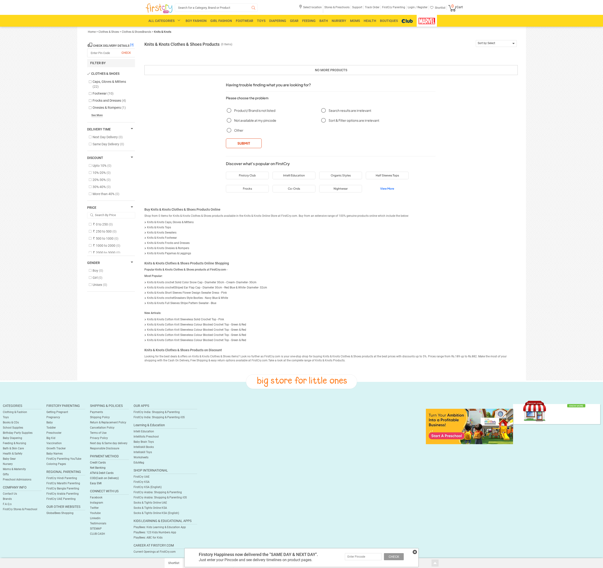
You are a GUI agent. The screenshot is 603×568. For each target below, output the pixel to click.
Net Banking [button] (98, 467)
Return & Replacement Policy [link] (108, 422)
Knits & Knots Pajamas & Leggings (169, 253)
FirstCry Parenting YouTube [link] (63, 458)
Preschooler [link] (53, 432)
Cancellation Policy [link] (102, 427)
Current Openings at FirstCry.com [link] (155, 551)
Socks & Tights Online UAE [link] (150, 502)
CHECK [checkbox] (126, 52)
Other (238, 130)
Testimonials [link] (98, 523)
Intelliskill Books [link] (144, 447)
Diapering (277, 21)
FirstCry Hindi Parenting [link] (61, 478)
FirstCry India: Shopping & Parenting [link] (157, 412)
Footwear (244, 21)
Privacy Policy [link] (99, 438)
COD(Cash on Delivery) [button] (104, 478)
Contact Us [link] (10, 493)
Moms (355, 21)
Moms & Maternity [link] (14, 469)
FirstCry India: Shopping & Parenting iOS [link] (159, 417)
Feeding (309, 21)
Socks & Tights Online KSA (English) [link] (156, 513)
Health (370, 21)
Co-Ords (294, 188)
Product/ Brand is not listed (254, 110)
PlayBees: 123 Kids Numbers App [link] (155, 532)
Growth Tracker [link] (56, 448)
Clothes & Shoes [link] (109, 31)
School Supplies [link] (13, 427)
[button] (310, 9)
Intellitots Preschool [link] (146, 436)
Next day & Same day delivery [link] (108, 443)
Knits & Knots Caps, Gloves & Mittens (170, 222)
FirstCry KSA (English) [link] (148, 487)
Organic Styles (341, 175)
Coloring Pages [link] (56, 464)
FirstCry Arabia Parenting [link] (62, 493)
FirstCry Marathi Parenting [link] (63, 483)
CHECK (394, 557)
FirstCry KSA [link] (142, 482)
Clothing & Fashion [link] (15, 412)
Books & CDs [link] (11, 422)
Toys (261, 21)
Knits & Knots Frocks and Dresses (168, 243)
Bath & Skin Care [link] (13, 448)
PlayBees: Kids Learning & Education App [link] (160, 527)
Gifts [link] (6, 474)
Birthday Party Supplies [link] (18, 432)
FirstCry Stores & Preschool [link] (20, 509)
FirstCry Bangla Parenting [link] (62, 488)
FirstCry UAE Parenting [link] (61, 499)
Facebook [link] (96, 497)
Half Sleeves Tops (387, 175)
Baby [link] (49, 422)
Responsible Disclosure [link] (104, 448)
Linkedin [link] (95, 518)
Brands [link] (7, 499)
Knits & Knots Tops (159, 227)
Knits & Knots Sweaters (161, 232)
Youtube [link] (95, 513)
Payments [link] (96, 412)
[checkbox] (109, 84)
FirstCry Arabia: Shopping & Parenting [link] (158, 492)
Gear (294, 21)
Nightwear (341, 188)
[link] (469, 426)
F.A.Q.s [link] (7, 504)
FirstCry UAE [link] (142, 476)
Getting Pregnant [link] (57, 412)
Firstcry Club (247, 175)
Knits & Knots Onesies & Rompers (168, 248)
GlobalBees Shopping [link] (59, 513)
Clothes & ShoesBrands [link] (136, 31)
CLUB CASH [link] (97, 533)
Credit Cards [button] (98, 462)
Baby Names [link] (54, 453)
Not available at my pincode (255, 120)
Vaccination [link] (54, 443)
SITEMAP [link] (96, 528)
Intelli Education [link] (144, 431)
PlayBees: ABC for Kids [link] (148, 537)
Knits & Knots (162, 31)
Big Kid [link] (50, 438)
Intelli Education (294, 175)
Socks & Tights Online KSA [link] (150, 508)
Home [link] (92, 31)
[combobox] (496, 43)
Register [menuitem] (422, 7)
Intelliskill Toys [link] (143, 452)
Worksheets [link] (141, 457)
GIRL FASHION (221, 21)
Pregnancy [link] (53, 417)
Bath (323, 21)
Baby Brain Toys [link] (144, 441)
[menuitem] (159, 8)
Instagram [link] (96, 502)
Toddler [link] (51, 427)
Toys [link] (6, 417)
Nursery (339, 21)
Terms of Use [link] (98, 432)
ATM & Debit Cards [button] (102, 473)
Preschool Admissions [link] (17, 479)
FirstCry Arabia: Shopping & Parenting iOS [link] (160, 497)
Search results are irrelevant (350, 110)
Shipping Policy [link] (100, 417)
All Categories (161, 21)
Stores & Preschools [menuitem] (337, 7)
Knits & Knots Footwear (162, 237)
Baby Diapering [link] (12, 438)
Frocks (247, 188)
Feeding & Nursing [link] (14, 443)
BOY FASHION (196, 21)
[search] (216, 7)
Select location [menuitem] (312, 7)
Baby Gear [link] (9, 458)
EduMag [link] (139, 462)
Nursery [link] (8, 464)
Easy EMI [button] (96, 483)
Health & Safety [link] (12, 453)
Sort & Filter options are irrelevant (354, 120)
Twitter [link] (94, 508)
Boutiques (389, 21)
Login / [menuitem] (412, 7)
